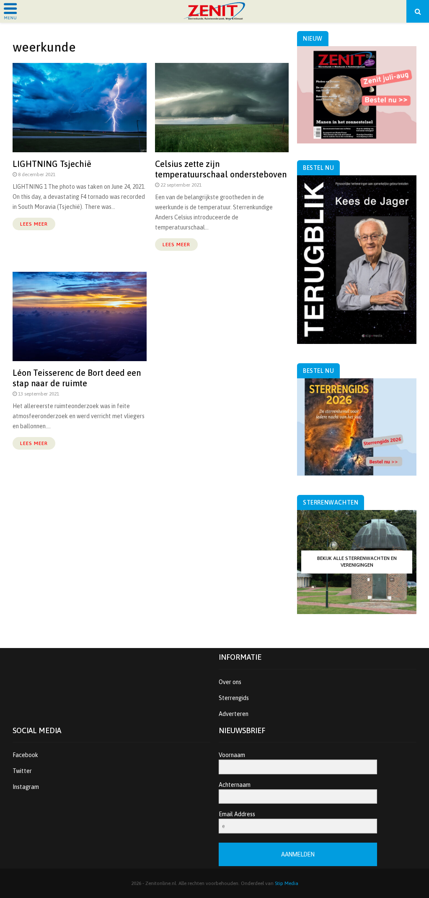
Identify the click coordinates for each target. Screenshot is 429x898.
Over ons (230, 682)
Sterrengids (234, 698)
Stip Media (286, 883)
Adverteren (233, 714)
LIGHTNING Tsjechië (52, 164)
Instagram (26, 786)
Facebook (25, 755)
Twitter (22, 771)
